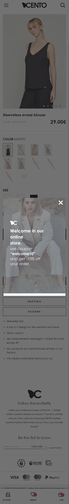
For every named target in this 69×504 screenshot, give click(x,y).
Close (62, 202)
